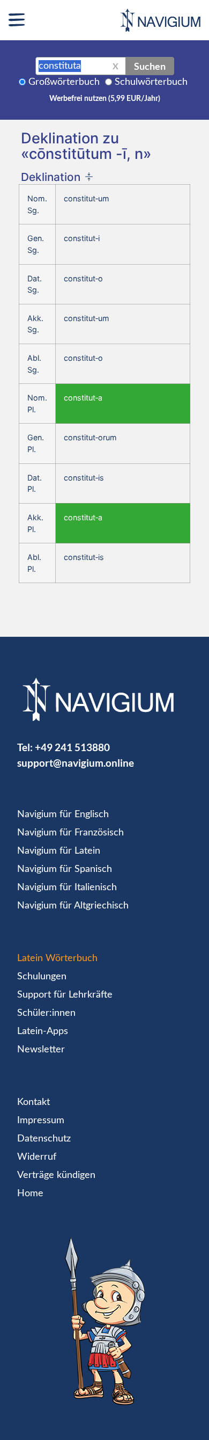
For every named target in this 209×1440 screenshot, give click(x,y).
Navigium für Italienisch (67, 887)
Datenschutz (44, 1139)
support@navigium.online (75, 763)
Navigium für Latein (58, 851)
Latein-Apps (42, 1031)
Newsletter (41, 1049)
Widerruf (36, 1157)
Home (30, 1193)
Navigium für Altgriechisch (73, 906)
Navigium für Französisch (70, 833)
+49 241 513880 (72, 747)
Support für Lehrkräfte (65, 995)
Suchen (150, 66)
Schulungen (41, 976)
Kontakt (33, 1102)
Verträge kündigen (56, 1175)
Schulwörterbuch (151, 82)
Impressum (40, 1120)
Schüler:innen (46, 1013)
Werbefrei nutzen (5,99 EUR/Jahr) (104, 99)
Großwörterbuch (64, 82)
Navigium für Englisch (63, 814)
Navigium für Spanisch (64, 869)
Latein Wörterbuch (57, 958)
